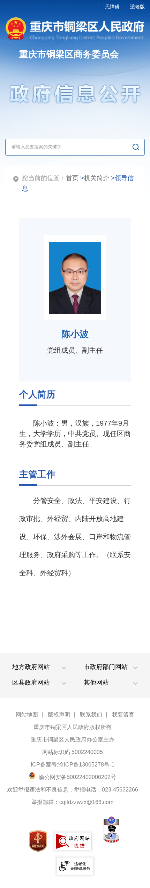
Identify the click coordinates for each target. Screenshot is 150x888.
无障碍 (112, 6)
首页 (72, 178)
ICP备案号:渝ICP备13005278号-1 (72, 765)
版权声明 (59, 715)
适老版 (137, 6)
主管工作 (37, 474)
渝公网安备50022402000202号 (76, 777)
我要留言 (123, 715)
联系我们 (91, 715)
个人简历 (37, 394)
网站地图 (27, 715)
